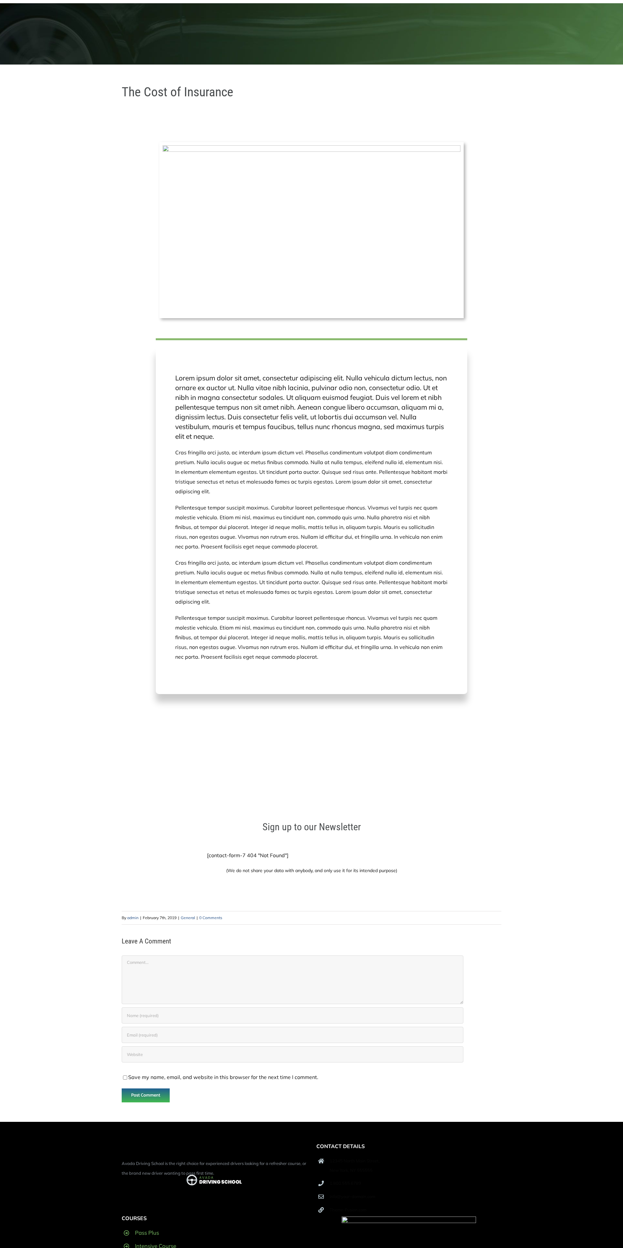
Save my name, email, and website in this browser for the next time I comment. (223, 1077)
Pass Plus (147, 1232)
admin (133, 917)
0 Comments (210, 917)
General (188, 917)
